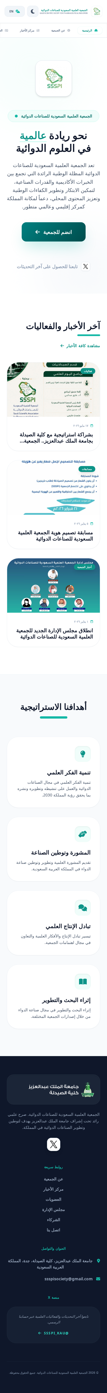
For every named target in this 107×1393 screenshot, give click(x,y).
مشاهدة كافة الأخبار (83, 345)
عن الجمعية (53, 1179)
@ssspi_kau (56, 1333)
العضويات (53, 1199)
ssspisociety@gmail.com (69, 1278)
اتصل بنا (53, 1229)
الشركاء (53, 1219)
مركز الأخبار (53, 1189)
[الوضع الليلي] (33, 11)
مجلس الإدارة (53, 1209)
